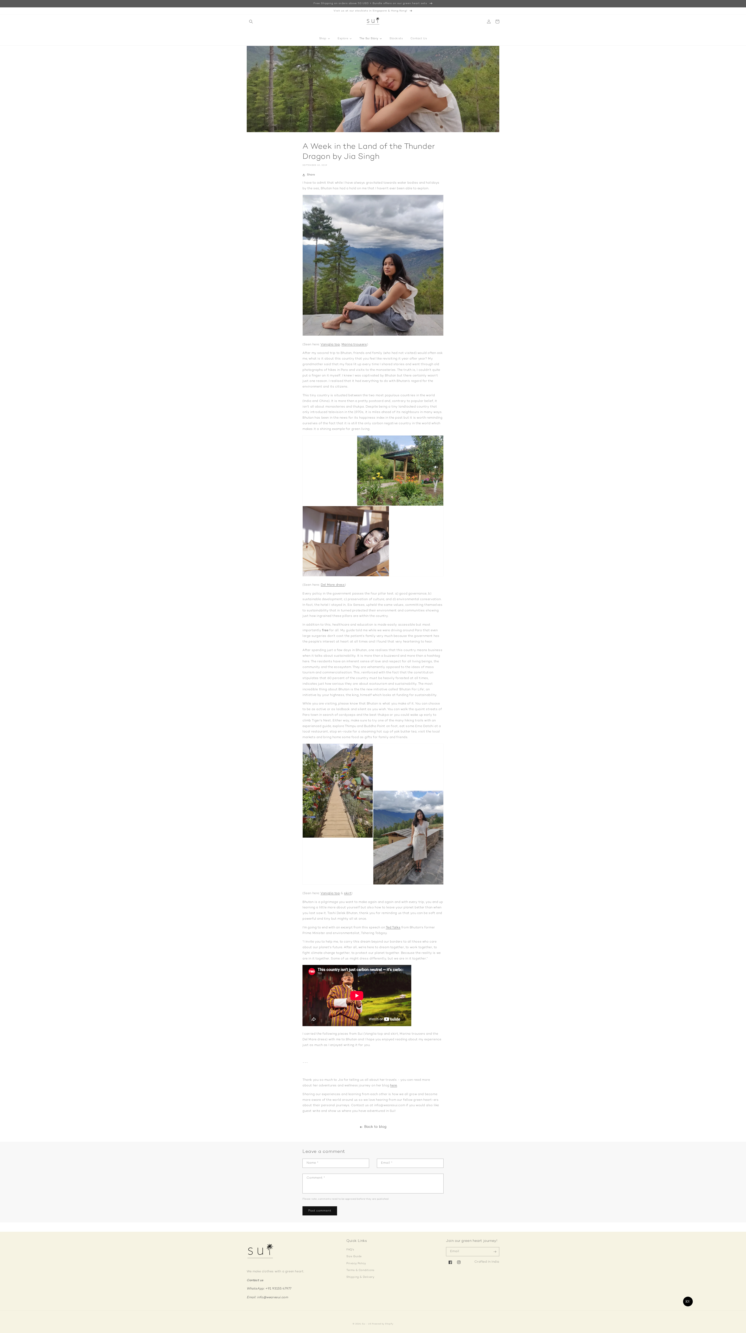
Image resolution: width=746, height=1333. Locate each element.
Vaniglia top (330, 344)
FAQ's (350, 1249)
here (393, 1085)
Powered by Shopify (382, 1324)
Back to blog (375, 1127)
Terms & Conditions (360, 1270)
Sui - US (366, 1324)
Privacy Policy (356, 1263)
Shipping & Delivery (360, 1277)
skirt (347, 893)
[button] (251, 21)
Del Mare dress (333, 585)
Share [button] (311, 174)
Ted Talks (393, 927)
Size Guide (354, 1256)
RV (687, 1301)
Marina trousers (354, 344)
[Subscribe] (495, 1251)
